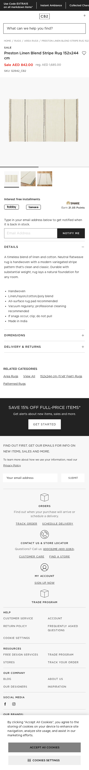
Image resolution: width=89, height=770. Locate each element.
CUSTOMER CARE (31, 556)
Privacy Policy (11, 465)
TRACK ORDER (26, 523)
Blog (7, 679)
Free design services (20, 654)
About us (55, 679)
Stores (9, 662)
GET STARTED (44, 424)
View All (29, 376)
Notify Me (71, 233)
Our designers (15, 686)
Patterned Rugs (14, 383)
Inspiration (57, 686)
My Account (44, 576)
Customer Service (18, 618)
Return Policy (15, 626)
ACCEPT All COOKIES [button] (44, 747)
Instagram (14, 704)
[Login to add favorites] (84, 56)
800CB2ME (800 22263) (58, 549)
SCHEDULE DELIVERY (57, 523)
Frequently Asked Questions (63, 628)
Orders (44, 506)
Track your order (63, 662)
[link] (11, 16)
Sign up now (45, 582)
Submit (73, 477)
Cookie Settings (16, 638)
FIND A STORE (59, 556)
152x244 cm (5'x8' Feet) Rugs (61, 376)
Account (55, 618)
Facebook (5, 704)
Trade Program (44, 602)
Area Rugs (10, 376)
